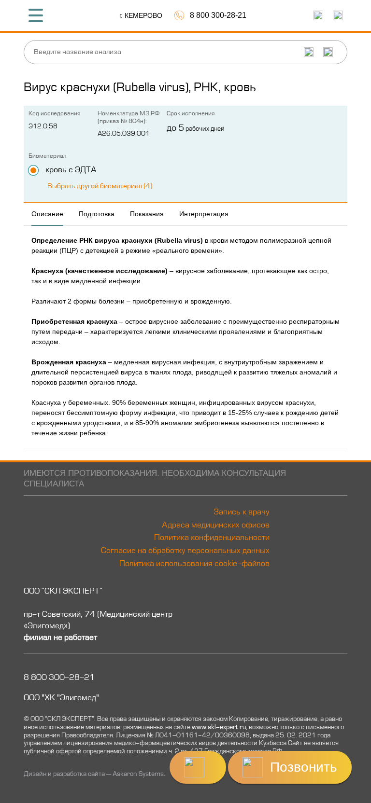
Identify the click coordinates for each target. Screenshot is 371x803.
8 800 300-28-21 (59, 678)
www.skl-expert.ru (219, 727)
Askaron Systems (138, 774)
